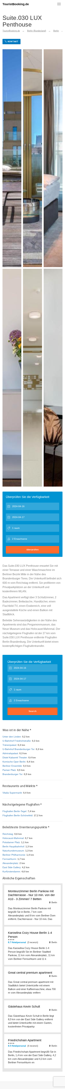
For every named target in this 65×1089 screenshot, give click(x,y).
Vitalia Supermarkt (12, 792)
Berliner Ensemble (12, 766)
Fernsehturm (9, 859)
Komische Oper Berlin (14, 761)
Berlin (56, 31)
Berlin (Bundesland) (36, 31)
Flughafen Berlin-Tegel (14, 811)
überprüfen (32, 550)
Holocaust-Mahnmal (13, 838)
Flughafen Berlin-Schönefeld (17, 815)
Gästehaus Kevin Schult (24, 1006)
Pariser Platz (9, 770)
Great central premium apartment (30, 972)
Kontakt (12, 41)
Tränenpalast (9, 745)
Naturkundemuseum (13, 850)
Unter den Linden (11, 736)
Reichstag (7, 834)
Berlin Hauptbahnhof (13, 846)
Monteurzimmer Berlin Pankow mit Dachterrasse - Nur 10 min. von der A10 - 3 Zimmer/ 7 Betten (31, 895)
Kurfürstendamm (11, 871)
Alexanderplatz (10, 863)
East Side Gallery (11, 867)
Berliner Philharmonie (13, 854)
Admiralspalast (10, 753)
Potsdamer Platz (11, 842)
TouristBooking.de (15, 4)
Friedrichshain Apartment (24, 1040)
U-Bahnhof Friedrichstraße (16, 740)
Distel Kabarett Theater (14, 757)
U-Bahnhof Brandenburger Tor (18, 749)
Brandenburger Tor (12, 774)
